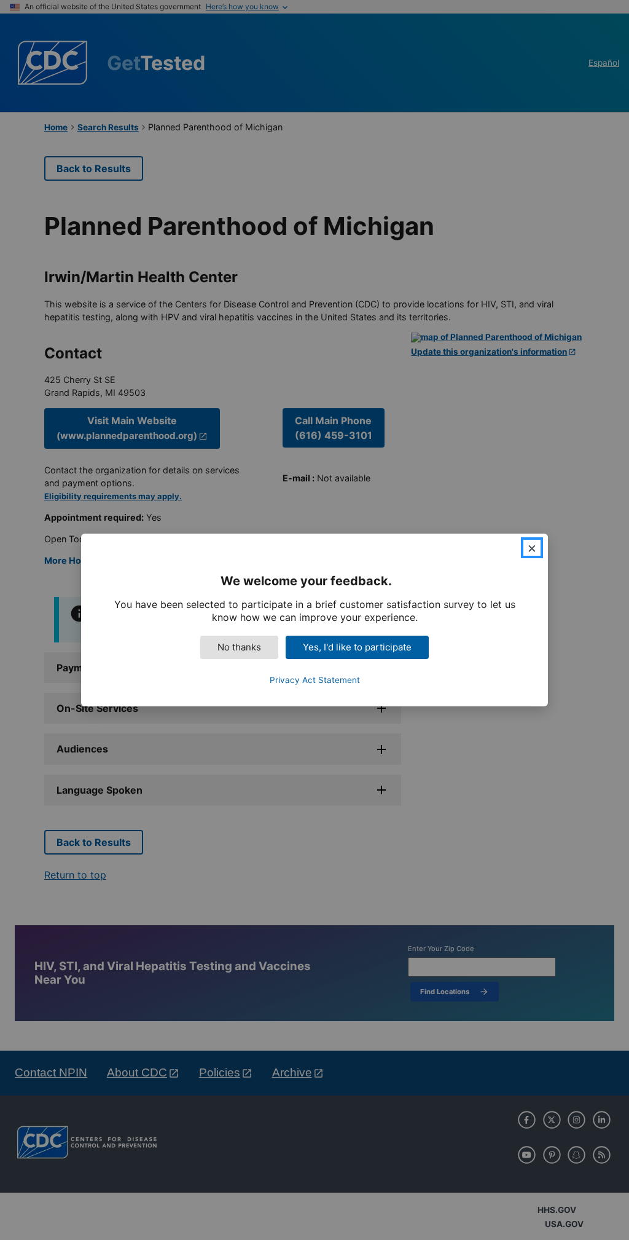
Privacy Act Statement (315, 680)
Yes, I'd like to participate (357, 647)
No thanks (239, 647)
